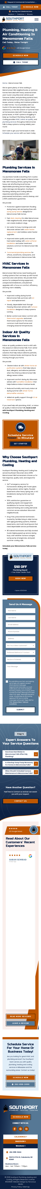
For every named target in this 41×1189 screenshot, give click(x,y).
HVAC (18, 119)
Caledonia (20, 14)
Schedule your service (11, 133)
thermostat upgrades (15, 318)
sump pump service (14, 212)
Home (5, 83)
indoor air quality (27, 119)
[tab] (20, 1137)
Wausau (30, 14)
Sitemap (26, 1187)
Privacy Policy (17, 702)
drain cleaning (15, 218)
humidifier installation (24, 382)
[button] (36, 19)
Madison (11, 14)
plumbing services (9, 122)
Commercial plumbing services (19, 252)
